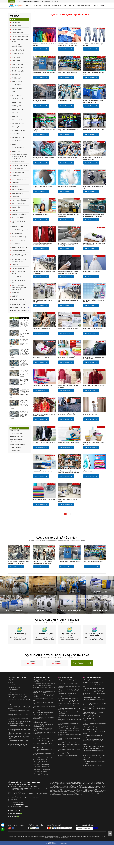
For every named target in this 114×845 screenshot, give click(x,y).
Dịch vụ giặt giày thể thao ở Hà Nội (43, 743)
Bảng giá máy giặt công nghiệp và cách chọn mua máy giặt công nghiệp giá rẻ (69, 727)
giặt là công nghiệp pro (92, 789)
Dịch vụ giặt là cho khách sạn (41, 766)
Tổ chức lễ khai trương (80, 786)
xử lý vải (103, 790)
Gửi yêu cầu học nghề (82, 663)
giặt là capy (79, 794)
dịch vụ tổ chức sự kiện (62, 783)
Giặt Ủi (102, 5)
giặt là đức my (54, 791)
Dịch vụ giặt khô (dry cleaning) (42, 769)
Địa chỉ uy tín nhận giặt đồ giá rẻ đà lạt (69, 701)
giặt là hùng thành (78, 790)
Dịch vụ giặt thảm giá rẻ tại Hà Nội (43, 757)
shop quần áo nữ (75, 782)
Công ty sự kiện (69, 786)
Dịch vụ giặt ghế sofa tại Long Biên (18, 697)
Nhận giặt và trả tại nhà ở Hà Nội (92, 765)
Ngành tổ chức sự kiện (76, 785)
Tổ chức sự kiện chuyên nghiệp (91, 785)
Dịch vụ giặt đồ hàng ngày (41, 774)
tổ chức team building (72, 789)
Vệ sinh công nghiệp (14, 687)
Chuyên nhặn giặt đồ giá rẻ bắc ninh (68, 696)
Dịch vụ (96, 5)
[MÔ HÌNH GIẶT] (43, 585)
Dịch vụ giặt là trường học (91, 729)
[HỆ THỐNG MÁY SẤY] (43, 604)
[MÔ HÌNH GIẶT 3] (14, 585)
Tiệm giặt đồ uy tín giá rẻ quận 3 (92, 697)
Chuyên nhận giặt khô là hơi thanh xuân (69, 755)
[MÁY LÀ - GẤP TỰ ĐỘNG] (14, 604)
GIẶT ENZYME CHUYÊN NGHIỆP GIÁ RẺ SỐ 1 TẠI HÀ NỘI (43, 725)
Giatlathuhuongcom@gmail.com (31, 1)
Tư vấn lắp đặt (57, 5)
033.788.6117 (19, 802)
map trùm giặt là (62, 791)
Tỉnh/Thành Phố (69, 5)
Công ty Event (85, 783)
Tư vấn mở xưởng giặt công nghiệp (93, 750)
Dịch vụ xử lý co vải (89, 718)
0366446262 (14, 800)
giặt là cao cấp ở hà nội (74, 791)
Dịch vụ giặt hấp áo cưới (40, 759)
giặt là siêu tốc (71, 793)
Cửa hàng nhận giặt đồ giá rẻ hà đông (94, 688)
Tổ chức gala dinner (92, 787)
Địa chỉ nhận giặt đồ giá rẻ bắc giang (68, 698)
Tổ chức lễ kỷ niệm (65, 787)
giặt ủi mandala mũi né (82, 793)
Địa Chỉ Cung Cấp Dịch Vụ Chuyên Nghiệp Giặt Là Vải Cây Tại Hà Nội (42, 729)
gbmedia (63, 789)
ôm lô (53, 783)
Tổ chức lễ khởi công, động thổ (78, 787)
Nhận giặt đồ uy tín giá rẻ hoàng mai (68, 742)
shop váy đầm (56, 789)
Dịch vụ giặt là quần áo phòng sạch (93, 716)
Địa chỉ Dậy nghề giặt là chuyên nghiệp (94, 755)
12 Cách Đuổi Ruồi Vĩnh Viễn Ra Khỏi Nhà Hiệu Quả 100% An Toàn (93, 747)
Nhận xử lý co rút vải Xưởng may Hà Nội (44, 741)
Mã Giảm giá (55, 1)
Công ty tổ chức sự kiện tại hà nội (61, 785)
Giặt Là (11, 682)
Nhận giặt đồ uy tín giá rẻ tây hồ (67, 693)
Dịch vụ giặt (37, 5)
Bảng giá (47, 5)
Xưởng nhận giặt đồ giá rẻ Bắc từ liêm (69, 705)
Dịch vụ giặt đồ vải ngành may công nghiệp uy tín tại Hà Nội (93, 712)
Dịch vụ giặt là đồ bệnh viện (41, 738)
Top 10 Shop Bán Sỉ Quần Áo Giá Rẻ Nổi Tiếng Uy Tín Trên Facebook (19, 722)
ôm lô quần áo (89, 782)
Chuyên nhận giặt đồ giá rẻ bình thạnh (94, 682)
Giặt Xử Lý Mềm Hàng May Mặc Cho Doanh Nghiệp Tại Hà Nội (43, 721)
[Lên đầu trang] (110, 833)
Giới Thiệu (19, 1)
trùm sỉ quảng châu (65, 782)
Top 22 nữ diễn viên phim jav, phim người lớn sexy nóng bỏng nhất (17, 745)
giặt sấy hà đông (93, 793)
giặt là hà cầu (101, 793)
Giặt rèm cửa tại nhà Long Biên (17, 694)
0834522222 (3, 825)
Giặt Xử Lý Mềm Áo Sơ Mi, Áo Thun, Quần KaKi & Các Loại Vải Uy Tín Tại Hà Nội (94, 708)
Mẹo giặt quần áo (13, 689)
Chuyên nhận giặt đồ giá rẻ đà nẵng (68, 683)
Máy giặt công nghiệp (84, 5)
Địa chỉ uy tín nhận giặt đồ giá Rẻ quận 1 (95, 691)
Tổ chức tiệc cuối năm (93, 786)
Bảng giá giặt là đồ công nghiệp (42, 736)
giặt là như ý (97, 790)
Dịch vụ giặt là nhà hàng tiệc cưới (93, 727)
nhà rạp (82, 782)
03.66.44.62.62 (20, 804)
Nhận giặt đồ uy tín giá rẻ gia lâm (68, 746)
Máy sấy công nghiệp (14, 684)
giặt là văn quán (71, 794)
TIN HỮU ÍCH (24, 318)
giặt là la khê (62, 794)
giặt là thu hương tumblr (87, 791)
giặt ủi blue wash (88, 790)
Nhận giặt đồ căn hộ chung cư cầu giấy (69, 744)
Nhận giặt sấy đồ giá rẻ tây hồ (67, 753)
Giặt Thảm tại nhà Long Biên (16, 692)
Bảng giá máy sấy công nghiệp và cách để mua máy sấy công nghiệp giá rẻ (44, 684)
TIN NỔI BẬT (14, 318)
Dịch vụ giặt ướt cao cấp (40, 771)
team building (81, 789)
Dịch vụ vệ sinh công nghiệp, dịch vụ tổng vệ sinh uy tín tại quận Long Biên (93, 740)
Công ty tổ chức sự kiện (74, 783)
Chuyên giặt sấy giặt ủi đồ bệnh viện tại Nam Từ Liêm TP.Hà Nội (44, 692)
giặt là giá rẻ (70, 790)
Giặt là (28, 5)
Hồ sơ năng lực (46, 1)
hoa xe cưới (56, 790)
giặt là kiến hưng (54, 794)
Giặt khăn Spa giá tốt (89, 720)
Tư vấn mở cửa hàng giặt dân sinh (93, 753)
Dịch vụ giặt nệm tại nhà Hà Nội (42, 714)
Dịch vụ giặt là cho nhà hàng (41, 764)
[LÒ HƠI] (71, 585)
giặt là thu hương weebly (60, 793)
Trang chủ (11, 1)
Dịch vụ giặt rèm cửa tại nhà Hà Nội (43, 712)
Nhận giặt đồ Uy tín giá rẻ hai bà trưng (69, 703)
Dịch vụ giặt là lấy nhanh (40, 761)
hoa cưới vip (63, 790)
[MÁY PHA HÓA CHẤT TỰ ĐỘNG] (71, 604)
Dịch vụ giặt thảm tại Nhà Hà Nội (42, 710)
